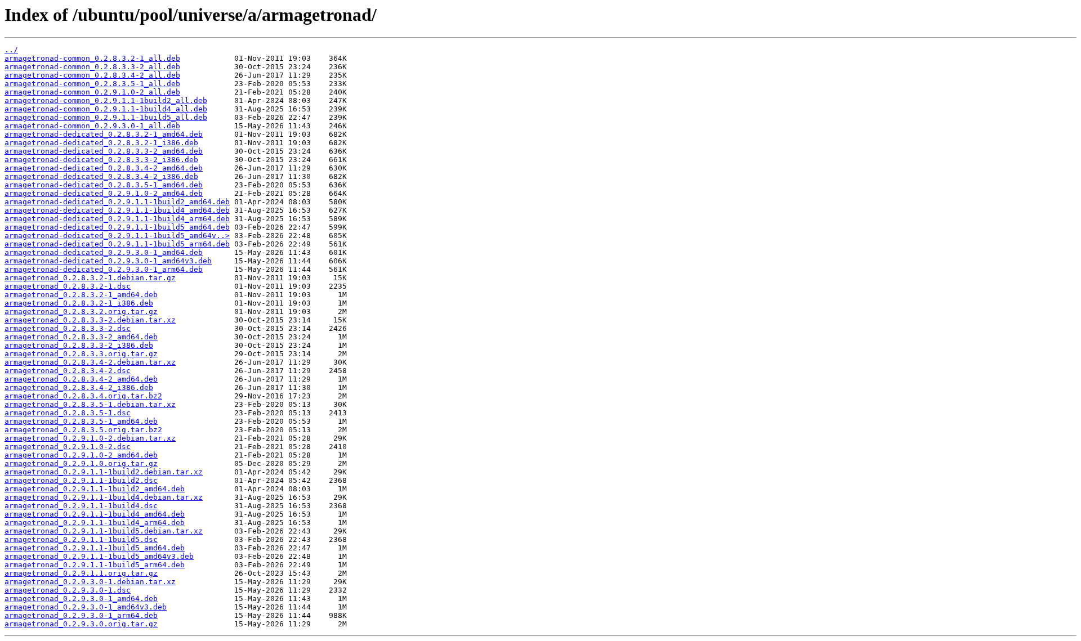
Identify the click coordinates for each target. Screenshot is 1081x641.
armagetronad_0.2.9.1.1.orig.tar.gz (81, 573)
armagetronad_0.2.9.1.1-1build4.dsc (81, 505)
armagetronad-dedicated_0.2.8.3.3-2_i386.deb (101, 159)
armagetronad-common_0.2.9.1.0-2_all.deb (92, 92)
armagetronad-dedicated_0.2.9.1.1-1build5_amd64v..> (117, 235)
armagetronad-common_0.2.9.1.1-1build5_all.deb (106, 117)
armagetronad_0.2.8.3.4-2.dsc (68, 370)
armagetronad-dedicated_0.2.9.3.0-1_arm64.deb (104, 269)
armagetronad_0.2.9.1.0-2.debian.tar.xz (90, 438)
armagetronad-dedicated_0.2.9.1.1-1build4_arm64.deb (117, 218)
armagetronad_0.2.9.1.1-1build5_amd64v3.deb (99, 556)
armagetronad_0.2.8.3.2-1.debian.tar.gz (90, 278)
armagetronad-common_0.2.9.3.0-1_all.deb (92, 126)
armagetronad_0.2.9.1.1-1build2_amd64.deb (95, 489)
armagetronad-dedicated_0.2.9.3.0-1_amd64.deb (104, 252)
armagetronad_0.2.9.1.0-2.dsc (68, 446)
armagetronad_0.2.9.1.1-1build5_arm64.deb (95, 565)
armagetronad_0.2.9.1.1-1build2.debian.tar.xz (104, 472)
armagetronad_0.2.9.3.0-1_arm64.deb (81, 615)
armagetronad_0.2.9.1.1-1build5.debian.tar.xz (104, 531)
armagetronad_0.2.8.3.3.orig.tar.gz (81, 353)
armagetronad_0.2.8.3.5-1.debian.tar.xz (90, 404)
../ (11, 50)
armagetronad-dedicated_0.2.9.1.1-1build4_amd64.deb (117, 210)
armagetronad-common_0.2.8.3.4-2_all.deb (92, 75)
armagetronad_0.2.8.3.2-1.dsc (68, 286)
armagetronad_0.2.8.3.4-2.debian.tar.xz (90, 362)
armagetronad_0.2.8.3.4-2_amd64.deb (81, 379)
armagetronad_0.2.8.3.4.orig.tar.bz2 (83, 396)
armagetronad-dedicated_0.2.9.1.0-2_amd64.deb (104, 193)
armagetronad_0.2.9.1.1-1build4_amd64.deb (95, 514)
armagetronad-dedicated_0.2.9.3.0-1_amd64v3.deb (108, 261)
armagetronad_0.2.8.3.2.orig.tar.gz (81, 311)
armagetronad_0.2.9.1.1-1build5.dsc (81, 539)
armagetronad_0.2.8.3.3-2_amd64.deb (81, 337)
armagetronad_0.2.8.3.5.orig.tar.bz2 (83, 429)
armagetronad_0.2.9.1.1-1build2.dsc (81, 480)
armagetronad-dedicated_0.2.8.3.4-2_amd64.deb (104, 168)
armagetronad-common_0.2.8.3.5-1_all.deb (92, 83)
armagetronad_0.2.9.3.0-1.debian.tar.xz (90, 581)
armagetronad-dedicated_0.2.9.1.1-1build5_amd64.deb (117, 227)
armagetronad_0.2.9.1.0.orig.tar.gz (81, 463)
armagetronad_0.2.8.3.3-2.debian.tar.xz (90, 320)
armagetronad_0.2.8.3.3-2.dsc (68, 328)
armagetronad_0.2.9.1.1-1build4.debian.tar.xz (104, 497)
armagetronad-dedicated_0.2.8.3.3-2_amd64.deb (104, 151)
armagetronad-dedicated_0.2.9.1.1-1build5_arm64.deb (117, 244)
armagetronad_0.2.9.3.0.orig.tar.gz (81, 624)
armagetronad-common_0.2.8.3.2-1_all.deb (92, 58)
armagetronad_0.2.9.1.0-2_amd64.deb (81, 455)
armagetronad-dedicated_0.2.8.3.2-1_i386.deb (101, 142)
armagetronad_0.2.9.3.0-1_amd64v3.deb (86, 607)
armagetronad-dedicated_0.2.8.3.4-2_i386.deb (101, 176)
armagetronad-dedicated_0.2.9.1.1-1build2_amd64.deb (117, 202)
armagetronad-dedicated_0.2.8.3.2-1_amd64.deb (104, 134)
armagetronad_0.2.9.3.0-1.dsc (68, 590)
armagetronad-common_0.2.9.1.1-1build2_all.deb (106, 100)
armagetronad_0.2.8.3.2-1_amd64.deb (81, 294)
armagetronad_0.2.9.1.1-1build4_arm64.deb (95, 522)
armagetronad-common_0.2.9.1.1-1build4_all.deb (106, 109)
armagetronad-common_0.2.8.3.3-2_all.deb (92, 66)
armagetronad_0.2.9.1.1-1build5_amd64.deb (95, 548)
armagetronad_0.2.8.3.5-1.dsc (68, 413)
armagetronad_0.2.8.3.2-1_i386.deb (79, 303)
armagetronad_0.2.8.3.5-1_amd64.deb (81, 421)
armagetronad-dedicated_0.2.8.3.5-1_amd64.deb (104, 185)
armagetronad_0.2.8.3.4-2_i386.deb (79, 387)
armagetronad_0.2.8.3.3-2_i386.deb (79, 345)
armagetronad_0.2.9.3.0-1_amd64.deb (81, 598)
